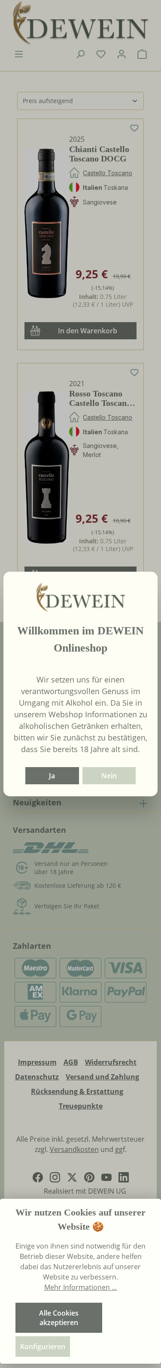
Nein (109, 775)
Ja (52, 775)
